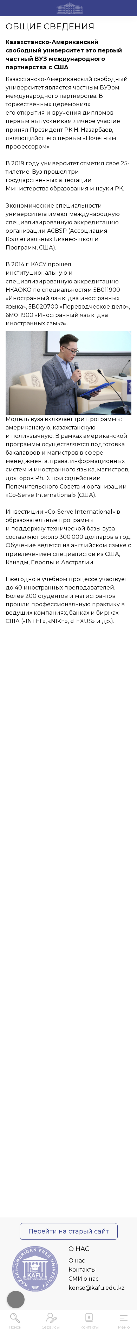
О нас (76, 1260)
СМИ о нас (83, 1278)
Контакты (82, 1269)
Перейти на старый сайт (68, 1231)
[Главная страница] (70, 9)
